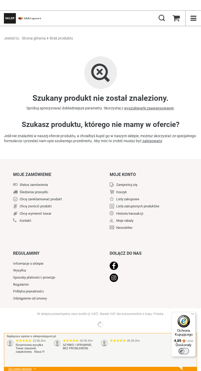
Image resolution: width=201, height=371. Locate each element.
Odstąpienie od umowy (30, 298)
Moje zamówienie (32, 174)
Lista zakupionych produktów (137, 206)
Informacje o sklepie (28, 263)
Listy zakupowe (127, 199)
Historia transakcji (129, 213)
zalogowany (152, 141)
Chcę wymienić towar (35, 213)
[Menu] (192, 315)
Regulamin (21, 284)
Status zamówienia (34, 185)
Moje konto (123, 174)
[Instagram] (147, 278)
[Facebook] (147, 266)
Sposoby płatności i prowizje (34, 277)
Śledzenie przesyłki (34, 192)
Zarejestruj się (126, 185)
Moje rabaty (124, 221)
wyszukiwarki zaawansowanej (149, 108)
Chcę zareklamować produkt (41, 199)
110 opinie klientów (20, 368)
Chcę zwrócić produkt (36, 206)
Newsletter (124, 228)
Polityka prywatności (28, 291)
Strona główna (34, 38)
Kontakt (25, 221)
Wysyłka (19, 270)
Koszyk (121, 192)
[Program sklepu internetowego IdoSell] (100, 325)
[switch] (183, 351)
